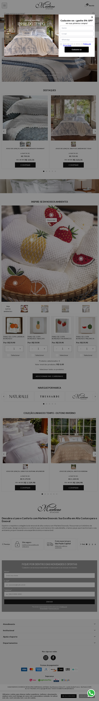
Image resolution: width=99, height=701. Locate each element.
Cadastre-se (77, 50)
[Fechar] (92, 17)
